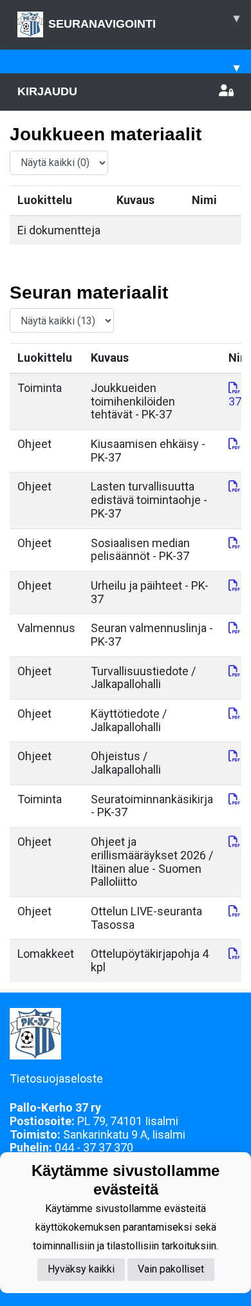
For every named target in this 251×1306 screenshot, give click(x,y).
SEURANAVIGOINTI (143, 21)
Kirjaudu (47, 91)
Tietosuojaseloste (56, 1078)
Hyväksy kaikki (81, 1269)
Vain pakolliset (171, 1269)
